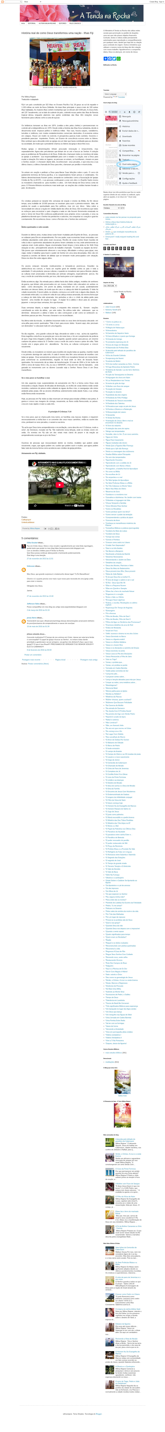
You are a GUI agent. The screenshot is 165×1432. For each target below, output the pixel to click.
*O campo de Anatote (113, 751)
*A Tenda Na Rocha (112, 418)
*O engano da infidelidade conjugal (118, 797)
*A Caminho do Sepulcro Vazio (117, 333)
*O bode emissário (112, 748)
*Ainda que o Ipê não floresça (116, 448)
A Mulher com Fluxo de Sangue (127, 1184)
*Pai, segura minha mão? (115, 897)
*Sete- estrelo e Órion (113, 974)
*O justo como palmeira (114, 814)
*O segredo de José (113, 860)
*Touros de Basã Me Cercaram (117, 1003)
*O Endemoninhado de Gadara (117, 794)
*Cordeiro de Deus (112, 534)
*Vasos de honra (111, 1026)
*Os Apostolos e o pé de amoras (117, 885)
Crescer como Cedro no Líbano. (127, 1294)
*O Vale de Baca (111, 872)
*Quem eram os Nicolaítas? (115, 937)
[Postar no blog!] (51, 528)
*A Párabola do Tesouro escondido (118, 401)
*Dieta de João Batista (113, 574)
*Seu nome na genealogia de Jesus (119, 977)
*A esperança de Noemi (114, 358)
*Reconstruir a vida (112, 949)
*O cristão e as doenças (114, 780)
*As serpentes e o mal (113, 477)
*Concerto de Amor (112, 520)
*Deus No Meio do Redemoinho (117, 568)
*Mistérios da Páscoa (113, 697)
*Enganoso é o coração (114, 594)
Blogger (99, 1414)
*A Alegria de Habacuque (114, 328)
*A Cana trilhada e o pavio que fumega (120, 336)
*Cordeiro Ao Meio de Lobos (116, 531)
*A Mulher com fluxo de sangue (117, 386)
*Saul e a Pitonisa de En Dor (116, 969)
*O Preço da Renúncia (113, 846)
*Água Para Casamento (114, 440)
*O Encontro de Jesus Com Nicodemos (120, 791)
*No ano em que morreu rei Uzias (118, 728)
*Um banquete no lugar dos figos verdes (120, 1009)
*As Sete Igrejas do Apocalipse (117, 480)
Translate (121, 97)
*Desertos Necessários (114, 557)
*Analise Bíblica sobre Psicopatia (117, 454)
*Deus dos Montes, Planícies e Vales (119, 565)
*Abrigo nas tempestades (115, 431)
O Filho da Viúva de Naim (125, 1196)
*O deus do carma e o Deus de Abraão (120, 786)
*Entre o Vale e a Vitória (114, 597)
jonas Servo (32, 618)
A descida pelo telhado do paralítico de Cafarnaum (125, 1140)
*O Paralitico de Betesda (114, 837)
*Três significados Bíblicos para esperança (121, 1006)
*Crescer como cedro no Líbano (117, 542)
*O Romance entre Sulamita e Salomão (120, 855)
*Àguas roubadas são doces (116, 443)
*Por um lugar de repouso (115, 917)
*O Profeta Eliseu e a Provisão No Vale (120, 849)
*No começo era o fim (113, 731)
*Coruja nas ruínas (112, 537)
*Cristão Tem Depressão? (115, 545)
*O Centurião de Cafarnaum (116, 763)
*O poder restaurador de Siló (116, 843)
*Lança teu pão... (111, 674)
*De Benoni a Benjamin (114, 551)
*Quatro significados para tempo (117, 934)
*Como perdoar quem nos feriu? (117, 512)
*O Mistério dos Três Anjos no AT (117, 823)
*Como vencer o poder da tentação (118, 514)
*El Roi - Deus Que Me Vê (115, 583)
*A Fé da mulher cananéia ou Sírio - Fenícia (122, 364)
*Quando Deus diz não (114, 926)
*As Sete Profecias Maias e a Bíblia (118, 483)
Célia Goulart (32, 543)
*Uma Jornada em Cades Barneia (118, 1018)
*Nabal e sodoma (112, 720)
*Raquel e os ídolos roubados (116, 943)
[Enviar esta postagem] (45, 528)
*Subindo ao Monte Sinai (114, 992)
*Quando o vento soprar (114, 931)
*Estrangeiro (110, 611)
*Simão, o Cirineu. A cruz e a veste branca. (121, 980)
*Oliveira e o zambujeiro (114, 878)
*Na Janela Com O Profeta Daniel (118, 711)
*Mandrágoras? (111, 685)
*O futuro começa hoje (114, 803)
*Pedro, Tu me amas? (113, 906)
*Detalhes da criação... (114, 563)
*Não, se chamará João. (114, 725)
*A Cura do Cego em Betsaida (116, 345)
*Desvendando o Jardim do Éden (118, 560)
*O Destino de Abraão (113, 783)
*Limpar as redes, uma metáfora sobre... (120, 682)
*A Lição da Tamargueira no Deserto (119, 375)
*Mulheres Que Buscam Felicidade (118, 702)
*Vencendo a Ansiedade (114, 1029)
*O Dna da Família (112, 789)
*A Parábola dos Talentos (115, 403)
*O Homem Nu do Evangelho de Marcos (120, 806)
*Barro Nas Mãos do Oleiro (115, 489)
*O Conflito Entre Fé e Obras (116, 774)
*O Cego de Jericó (112, 760)
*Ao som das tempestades (115, 457)
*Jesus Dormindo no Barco (115, 636)
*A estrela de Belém (112, 361)
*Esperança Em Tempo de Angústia (118, 608)
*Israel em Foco (111, 631)
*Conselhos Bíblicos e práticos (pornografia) (122, 528)
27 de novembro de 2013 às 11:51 (40, 559)
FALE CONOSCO (75, 23)
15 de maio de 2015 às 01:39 (38, 626)
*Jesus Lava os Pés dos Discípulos (118, 654)
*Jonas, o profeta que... (114, 662)
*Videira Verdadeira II (113, 1038)
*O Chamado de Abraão (114, 766)
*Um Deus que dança (113, 1012)
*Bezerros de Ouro (112, 492)
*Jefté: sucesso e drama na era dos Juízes (121, 633)
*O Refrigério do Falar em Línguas (118, 852)
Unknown (31, 566)
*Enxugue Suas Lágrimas (115, 600)
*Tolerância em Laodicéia (115, 1000)
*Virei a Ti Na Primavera (114, 1040)
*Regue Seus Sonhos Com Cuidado (119, 954)
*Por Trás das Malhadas (114, 914)
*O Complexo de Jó (112, 771)
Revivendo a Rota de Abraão (126, 1339)
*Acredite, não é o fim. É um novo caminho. (122, 434)
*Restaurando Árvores (113, 960)
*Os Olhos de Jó (111, 891)
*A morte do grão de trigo (115, 383)
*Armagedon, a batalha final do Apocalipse (121, 469)
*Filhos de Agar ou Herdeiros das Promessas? (123, 622)
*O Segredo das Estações (115, 857)
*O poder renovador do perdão (117, 840)
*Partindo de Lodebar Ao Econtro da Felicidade (123, 903)
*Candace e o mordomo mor (116, 494)
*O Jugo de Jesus (112, 811)
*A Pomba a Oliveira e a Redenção (118, 409)
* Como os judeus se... (114, 322)
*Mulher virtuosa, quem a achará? (118, 699)
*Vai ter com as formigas (114, 1023)
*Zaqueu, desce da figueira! (116, 1043)
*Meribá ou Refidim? (113, 694)
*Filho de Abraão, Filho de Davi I (117, 616)
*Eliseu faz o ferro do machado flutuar (119, 591)
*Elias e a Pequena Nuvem (115, 585)
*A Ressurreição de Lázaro (115, 412)
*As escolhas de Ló (112, 474)
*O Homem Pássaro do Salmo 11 (118, 809)
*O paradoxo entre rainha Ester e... (118, 835)
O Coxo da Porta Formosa (125, 1169)
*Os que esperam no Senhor (116, 894)
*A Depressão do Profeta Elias (116, 348)
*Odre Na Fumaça (112, 875)
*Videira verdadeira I (113, 1035)
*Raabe (108, 940)
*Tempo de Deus (111, 997)
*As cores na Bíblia (112, 472)
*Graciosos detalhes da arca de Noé (119, 625)
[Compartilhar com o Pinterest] (58, 528)
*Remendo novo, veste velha (116, 957)
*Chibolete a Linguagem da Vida (117, 500)
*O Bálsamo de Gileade (114, 743)
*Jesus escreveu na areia (115, 651)
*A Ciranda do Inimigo (113, 339)
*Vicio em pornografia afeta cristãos (119, 1032)
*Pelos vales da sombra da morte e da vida (121, 911)
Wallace (108, 313)
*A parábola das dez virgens (116, 395)
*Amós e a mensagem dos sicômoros (119, 451)
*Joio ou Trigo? (111, 659)
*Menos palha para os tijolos (116, 691)
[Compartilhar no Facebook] (56, 528)
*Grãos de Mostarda (113, 628)
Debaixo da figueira (122, 1324)
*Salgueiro (109, 966)
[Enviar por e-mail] (49, 528)
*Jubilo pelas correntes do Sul (116, 671)
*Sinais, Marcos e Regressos (116, 983)
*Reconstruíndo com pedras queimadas (120, 946)
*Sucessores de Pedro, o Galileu (117, 994)
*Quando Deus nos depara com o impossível (122, 928)
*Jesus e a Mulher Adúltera (115, 642)
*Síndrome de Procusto (114, 986)
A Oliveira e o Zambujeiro (125, 1366)
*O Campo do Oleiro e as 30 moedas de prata (123, 754)
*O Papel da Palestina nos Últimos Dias (120, 829)
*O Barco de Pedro (112, 745)
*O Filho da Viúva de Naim (115, 800)
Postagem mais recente (31, 660)
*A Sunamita (110, 415)
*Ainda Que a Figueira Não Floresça (119, 446)
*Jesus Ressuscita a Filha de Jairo (118, 656)
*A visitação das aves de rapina (117, 428)
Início (23, 23)
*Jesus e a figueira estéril (115, 639)
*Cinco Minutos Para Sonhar (116, 506)
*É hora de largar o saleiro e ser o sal (119, 580)
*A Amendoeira (111, 330)
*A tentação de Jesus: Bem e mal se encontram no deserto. (119, 422)
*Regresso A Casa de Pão (115, 951)
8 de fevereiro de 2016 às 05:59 (39, 650)
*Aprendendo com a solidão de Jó (118, 463)
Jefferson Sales (33, 604)
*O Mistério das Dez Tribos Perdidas (119, 820)
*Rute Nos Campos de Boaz (116, 963)
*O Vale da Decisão (112, 869)
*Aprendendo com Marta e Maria (117, 466)
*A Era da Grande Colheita (115, 355)
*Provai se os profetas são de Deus (118, 920)
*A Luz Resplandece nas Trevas (117, 380)
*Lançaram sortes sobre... (115, 677)
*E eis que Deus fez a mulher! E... (118, 577)
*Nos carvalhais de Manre (115, 737)
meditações (109, 1062)
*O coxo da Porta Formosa (115, 777)
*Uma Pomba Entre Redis (115, 1020)
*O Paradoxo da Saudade (115, 832)
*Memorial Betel (111, 688)
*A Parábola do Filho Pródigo (116, 398)
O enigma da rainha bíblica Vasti (127, 1309)
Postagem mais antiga (88, 660)
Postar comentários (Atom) (38, 664)
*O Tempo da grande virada (116, 863)
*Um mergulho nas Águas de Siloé (118, 1015)
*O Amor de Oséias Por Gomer (117, 740)
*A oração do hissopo (113, 389)
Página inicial (60, 660)
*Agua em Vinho (111, 437)
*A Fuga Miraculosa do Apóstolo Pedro (120, 367)
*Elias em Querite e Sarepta (116, 588)
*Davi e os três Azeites (113, 548)
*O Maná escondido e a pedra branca (119, 817)
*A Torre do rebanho (113, 426)
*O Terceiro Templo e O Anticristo (118, 866)
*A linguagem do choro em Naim (117, 377)
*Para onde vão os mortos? (115, 900)
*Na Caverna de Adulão (114, 705)
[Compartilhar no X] (54, 528)
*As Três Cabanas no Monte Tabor (118, 486)
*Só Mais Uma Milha (113, 989)
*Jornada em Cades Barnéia (116, 668)
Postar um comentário (33, 655)
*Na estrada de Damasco (115, 708)
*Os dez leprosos (111, 888)
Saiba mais (122, 1096)
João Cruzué (110, 307)
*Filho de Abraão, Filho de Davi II (118, 619)
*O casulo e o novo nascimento (117, 757)
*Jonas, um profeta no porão (116, 665)
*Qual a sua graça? (112, 923)
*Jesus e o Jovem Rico (114, 645)
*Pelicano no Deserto (113, 908)
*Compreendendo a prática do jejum (119, 517)
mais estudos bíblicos (113, 1053)
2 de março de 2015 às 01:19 (38, 610)
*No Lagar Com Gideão (114, 734)
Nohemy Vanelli (111, 310)
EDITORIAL (32, 23)
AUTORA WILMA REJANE (47, 23)
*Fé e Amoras (110, 613)
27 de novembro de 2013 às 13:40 (40, 596)
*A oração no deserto (113, 392)
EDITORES (62, 23)
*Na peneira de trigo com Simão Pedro (120, 714)
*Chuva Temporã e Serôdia (115, 503)
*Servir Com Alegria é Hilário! (116, 972)
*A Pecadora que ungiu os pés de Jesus (120, 406)
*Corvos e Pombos (112, 540)
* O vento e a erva (112, 325)
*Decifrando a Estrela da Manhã (117, 554)
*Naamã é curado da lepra (115, 717)
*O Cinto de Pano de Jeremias (117, 768)
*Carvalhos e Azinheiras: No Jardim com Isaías (123, 497)
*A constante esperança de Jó (116, 342)
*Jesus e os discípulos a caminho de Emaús (122, 648)
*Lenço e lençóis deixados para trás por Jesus (123, 679)
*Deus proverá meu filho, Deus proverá (120, 571)
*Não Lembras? (111, 723)
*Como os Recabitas (113, 509)
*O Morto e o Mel (111, 826)
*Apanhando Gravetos (113, 460)
